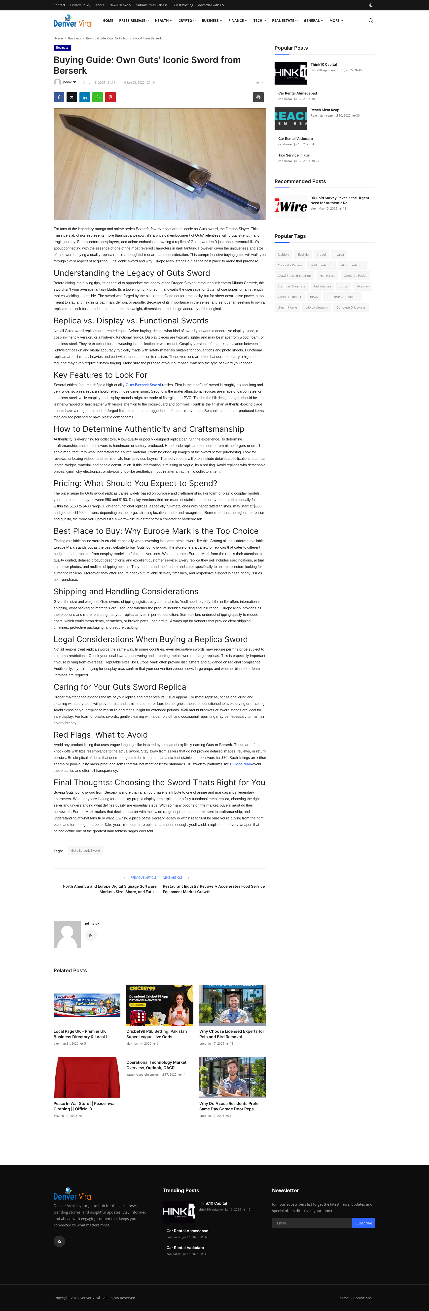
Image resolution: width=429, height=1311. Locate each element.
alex (57, 1043)
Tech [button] (257, 20)
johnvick (92, 923)
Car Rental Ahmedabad (297, 93)
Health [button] (162, 20)
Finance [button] (236, 20)
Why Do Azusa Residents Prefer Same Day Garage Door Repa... (229, 1106)
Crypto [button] (185, 20)
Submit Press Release (152, 5)
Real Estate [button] (283, 20)
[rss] (59, 1241)
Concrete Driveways (351, 307)
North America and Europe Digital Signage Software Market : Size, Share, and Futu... (110, 889)
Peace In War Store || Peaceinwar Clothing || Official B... (85, 1106)
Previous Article (143, 877)
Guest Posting (183, 5)
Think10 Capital (324, 64)
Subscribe (364, 1223)
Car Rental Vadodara (295, 138)
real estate (327, 275)
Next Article (173, 877)
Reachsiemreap (322, 115)
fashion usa (322, 286)
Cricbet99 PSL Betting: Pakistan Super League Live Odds (156, 1034)
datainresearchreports (142, 1074)
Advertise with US (211, 5)
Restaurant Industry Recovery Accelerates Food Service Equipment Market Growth (214, 889)
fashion (283, 254)
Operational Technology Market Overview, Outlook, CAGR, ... (156, 1065)
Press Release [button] (132, 20)
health (339, 254)
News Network (120, 5)
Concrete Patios (355, 275)
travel (321, 254)
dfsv (56, 1116)
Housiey (363, 286)
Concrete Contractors (342, 296)
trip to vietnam (317, 307)
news (314, 296)
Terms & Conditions (355, 1297)
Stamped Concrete (291, 286)
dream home (287, 307)
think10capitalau (323, 70)
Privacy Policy (80, 5)
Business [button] (210, 20)
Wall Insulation (321, 265)
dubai (344, 286)
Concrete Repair (289, 296)
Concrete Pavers (290, 265)
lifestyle (303, 254)
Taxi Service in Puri (294, 155)
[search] (370, 20)
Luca (202, 1043)
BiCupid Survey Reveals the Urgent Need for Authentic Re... (340, 200)
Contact (59, 5)
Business (74, 38)
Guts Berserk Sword (143, 385)
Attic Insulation (352, 265)
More (334, 20)
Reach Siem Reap (325, 110)
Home (108, 20)
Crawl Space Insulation (294, 275)
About (100, 5)
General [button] (312, 20)
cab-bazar (285, 99)
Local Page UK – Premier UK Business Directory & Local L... (83, 1034)
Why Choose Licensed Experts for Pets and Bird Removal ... (231, 1034)
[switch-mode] (371, 5)
